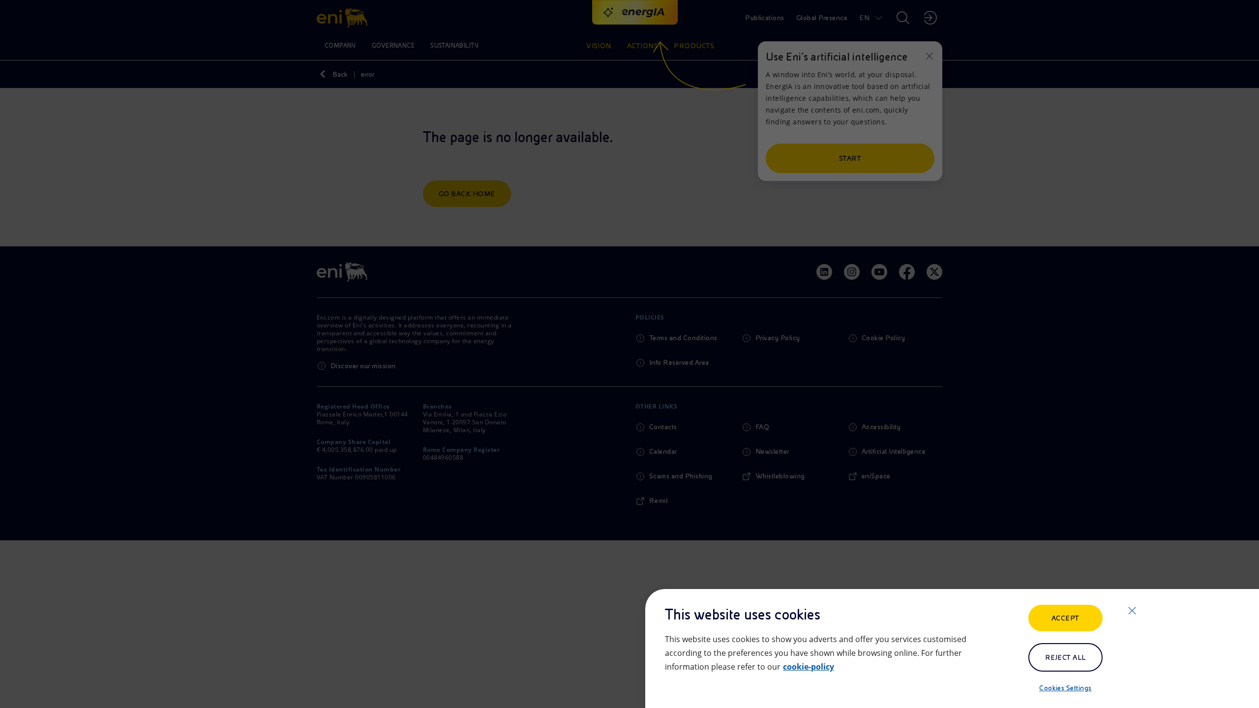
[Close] (1132, 611)
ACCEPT (1065, 618)
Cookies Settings (1065, 688)
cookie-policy (808, 666)
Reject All (1065, 657)
